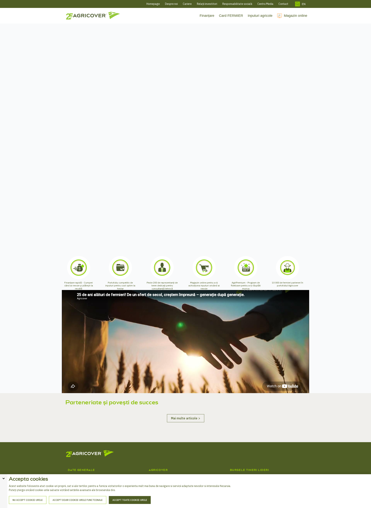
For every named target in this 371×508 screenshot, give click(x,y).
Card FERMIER (231, 16)
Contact (283, 4)
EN (303, 4)
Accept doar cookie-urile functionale (78, 500)
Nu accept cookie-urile (28, 500)
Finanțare (207, 16)
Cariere (187, 4)
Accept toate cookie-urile (129, 500)
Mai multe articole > (185, 461)
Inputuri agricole (260, 16)
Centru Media (265, 4)
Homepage (153, 4)
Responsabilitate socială (237, 4)
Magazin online (295, 16)
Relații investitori (207, 4)
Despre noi (171, 4)
